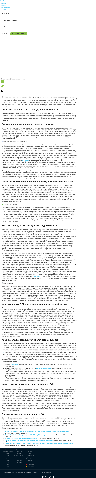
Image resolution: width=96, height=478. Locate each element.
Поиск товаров (5, 79)
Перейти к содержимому (8, 1)
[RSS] (53, 477)
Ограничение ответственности (42, 472)
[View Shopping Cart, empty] (2, 87)
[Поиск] (2, 81)
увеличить (15, 364)
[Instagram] (50, 477)
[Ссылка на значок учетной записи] (2, 91)
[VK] (46, 477)
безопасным (36, 276)
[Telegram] (43, 477)
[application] (8, 34)
